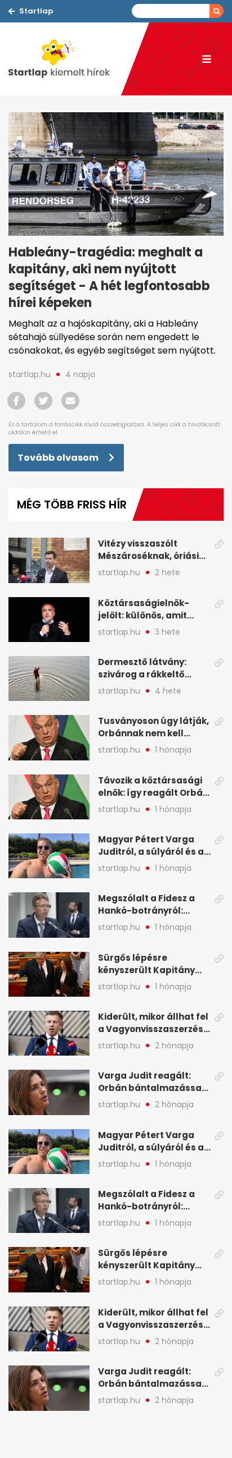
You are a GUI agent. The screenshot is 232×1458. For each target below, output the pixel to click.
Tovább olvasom (58, 457)
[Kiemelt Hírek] (64, 58)
